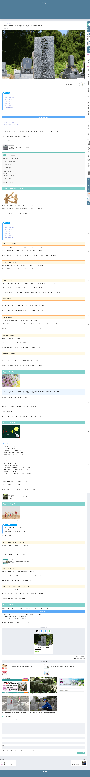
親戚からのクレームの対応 (10, 95)
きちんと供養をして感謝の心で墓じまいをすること (88, 462)
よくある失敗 (7, 120)
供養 (84, 658)
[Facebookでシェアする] (41, 631)
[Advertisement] (45, 12)
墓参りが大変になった (9, 103)
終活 (89, 44)
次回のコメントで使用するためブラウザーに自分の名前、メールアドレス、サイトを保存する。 (20, 750)
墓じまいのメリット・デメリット (10, 173)
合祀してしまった (8, 99)
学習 (87, 44)
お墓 (78, 658)
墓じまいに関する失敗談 (9, 122)
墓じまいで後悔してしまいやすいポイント (12, 158)
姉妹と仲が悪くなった (9, 105)
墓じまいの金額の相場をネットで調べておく (88, 416)
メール (3, 740)
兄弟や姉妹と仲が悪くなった (10, 167)
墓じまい (83, 656)
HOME (45, 771)
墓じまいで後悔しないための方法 (11, 124)
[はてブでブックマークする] (45, 631)
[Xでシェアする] (37, 631)
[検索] (88, 24)
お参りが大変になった (9, 165)
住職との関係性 (8, 101)
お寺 (81, 658)
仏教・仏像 (87, 37)
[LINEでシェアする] (49, 631)
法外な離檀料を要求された (10, 107)
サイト (3, 745)
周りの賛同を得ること (9, 178)
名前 (3, 736)
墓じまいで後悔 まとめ (8, 182)
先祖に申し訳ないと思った (10, 97)
